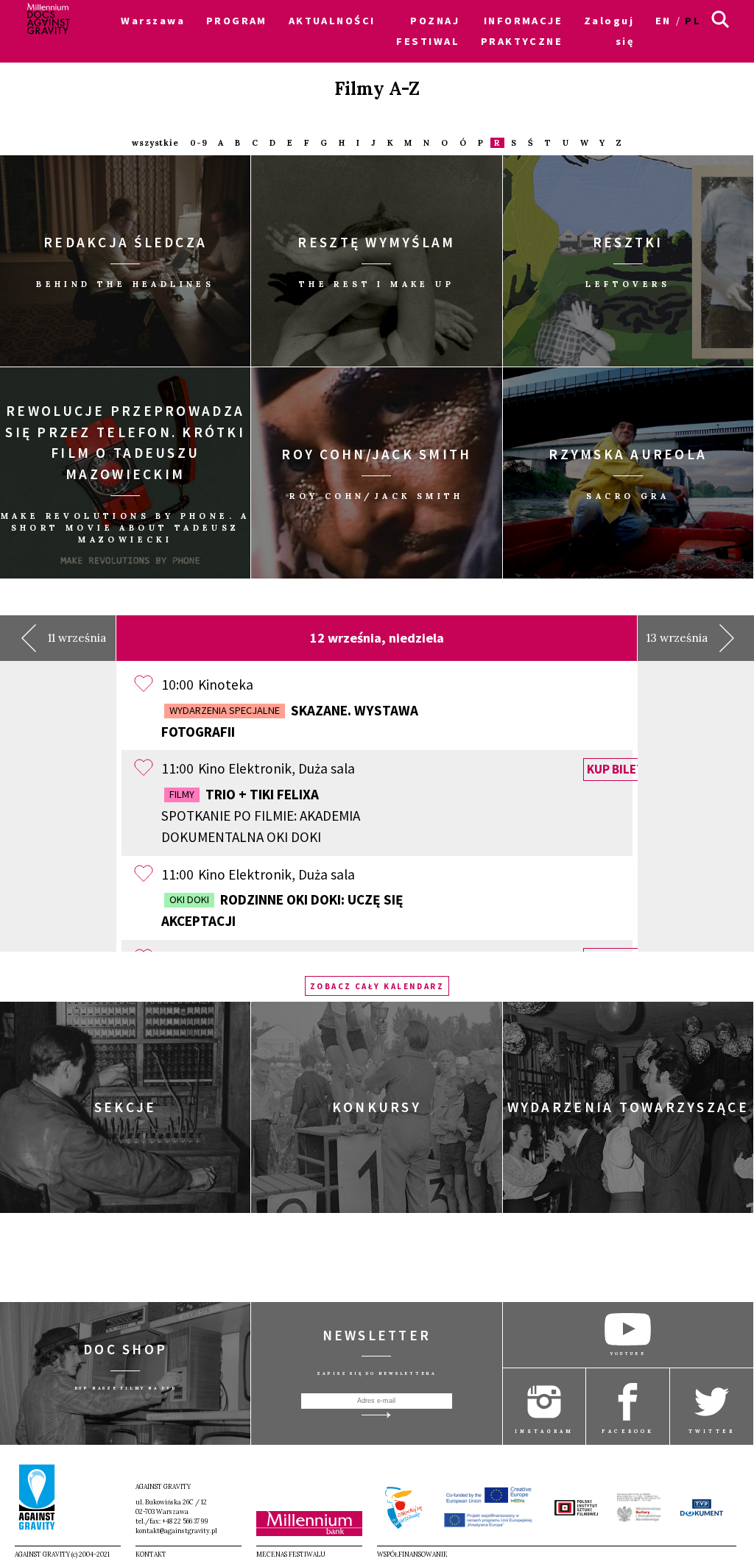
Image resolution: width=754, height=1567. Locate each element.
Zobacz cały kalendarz (377, 985)
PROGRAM (236, 20)
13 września (677, 638)
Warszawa (153, 20)
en (663, 20)
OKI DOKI (189, 899)
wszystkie (155, 143)
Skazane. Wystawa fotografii (289, 720)
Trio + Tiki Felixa (260, 815)
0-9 (199, 143)
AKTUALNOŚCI (332, 20)
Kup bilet (615, 769)
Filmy (181, 794)
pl (693, 20)
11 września (77, 638)
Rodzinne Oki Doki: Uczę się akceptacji (282, 910)
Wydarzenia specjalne (224, 710)
